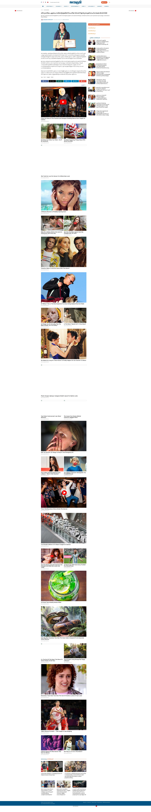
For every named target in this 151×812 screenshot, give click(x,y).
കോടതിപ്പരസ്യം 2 (92, 30)
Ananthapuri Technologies (50, 803)
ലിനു (52, 77)
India (66, 770)
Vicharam (58, 6)
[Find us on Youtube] (47, 2)
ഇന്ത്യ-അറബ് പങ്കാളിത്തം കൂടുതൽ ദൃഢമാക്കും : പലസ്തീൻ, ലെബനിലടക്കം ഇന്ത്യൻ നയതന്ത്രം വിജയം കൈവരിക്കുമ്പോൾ (63, 791)
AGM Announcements (106, 802)
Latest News (49, 6)
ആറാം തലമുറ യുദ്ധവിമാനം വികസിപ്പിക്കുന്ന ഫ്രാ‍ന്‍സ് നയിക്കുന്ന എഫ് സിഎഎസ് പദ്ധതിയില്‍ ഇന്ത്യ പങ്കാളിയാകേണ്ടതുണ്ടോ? (47, 791)
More (83, 6)
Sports (65, 6)
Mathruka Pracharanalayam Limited (47, 802)
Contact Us (89, 802)
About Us (84, 802)
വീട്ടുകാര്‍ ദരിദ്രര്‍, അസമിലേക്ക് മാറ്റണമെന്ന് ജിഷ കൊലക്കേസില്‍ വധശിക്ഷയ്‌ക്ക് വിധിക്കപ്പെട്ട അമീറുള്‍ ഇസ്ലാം (103, 73)
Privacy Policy (99, 802)
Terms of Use (94, 802)
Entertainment (74, 6)
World (43, 770)
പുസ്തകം (48, 77)
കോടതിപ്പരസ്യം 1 (92, 28)
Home (42, 9)
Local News (91, 6)
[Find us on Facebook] (41, 2)
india (45, 77)
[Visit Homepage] (75, 2)
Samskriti (99, 6)
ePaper (104, 2)
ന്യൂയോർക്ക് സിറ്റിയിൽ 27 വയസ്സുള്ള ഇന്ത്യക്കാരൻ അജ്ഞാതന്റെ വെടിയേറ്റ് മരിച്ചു (51, 774)
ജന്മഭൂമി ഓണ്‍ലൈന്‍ (48, 19)
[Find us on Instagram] (43, 2)
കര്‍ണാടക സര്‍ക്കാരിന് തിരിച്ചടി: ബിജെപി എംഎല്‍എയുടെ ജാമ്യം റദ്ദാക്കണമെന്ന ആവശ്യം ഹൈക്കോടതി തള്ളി (101, 98)
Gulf (59, 786)
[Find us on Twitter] (45, 2)
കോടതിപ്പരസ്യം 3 (92, 33)
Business (107, 6)
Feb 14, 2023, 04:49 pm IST (57, 19)
